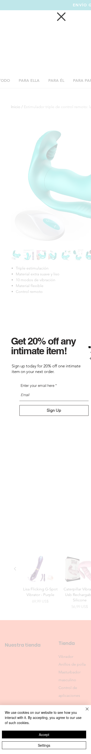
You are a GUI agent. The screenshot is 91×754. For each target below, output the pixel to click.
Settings (44, 745)
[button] (61, 16)
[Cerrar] (84, 712)
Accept (44, 734)
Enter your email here (37, 385)
